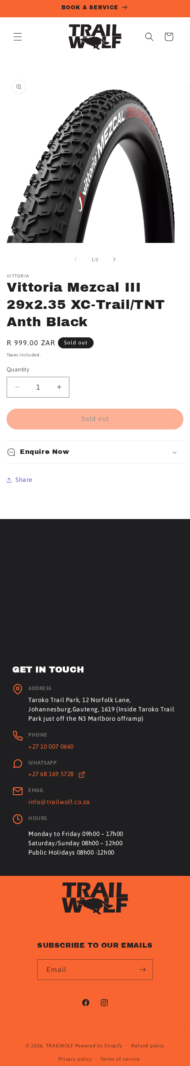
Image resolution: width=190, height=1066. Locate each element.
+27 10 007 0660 (51, 746)
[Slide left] (75, 259)
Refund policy (147, 1045)
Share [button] (24, 479)
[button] (17, 37)
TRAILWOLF (60, 1045)
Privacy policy (74, 1059)
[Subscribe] (142, 969)
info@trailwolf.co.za (59, 801)
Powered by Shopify (99, 1045)
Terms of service (120, 1059)
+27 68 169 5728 (52, 773)
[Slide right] (114, 259)
